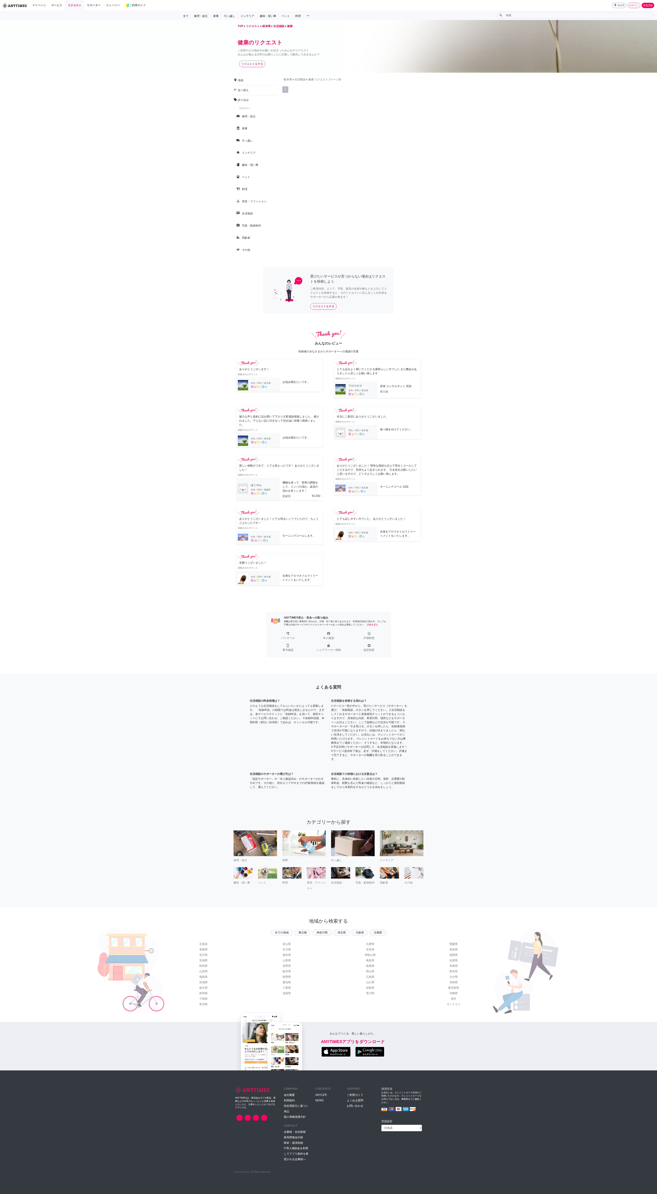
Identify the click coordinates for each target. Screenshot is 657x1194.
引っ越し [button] (229, 16)
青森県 (203, 949)
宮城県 (203, 960)
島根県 (370, 965)
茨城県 (203, 982)
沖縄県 (453, 993)
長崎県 (453, 965)
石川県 (287, 949)
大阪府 (360, 932)
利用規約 (289, 1100)
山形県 (203, 971)
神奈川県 (322, 932)
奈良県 (370, 949)
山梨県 (287, 960)
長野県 (287, 965)
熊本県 (453, 971)
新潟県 (203, 1004)
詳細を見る (372, 624)
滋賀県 (287, 993)
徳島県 (370, 987)
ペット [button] (286, 16)
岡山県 (370, 971)
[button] (619, 5)
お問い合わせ (355, 1105)
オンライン (453, 1004)
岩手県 (203, 954)
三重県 (287, 987)
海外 (453, 998)
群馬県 (203, 993)
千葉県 (203, 998)
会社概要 (289, 1094)
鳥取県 (370, 960)
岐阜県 (287, 971)
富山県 (287, 944)
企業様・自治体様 (295, 1131)
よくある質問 (355, 1100)
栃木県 (203, 987)
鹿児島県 (453, 987)
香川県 (370, 993)
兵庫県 (370, 944)
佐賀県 (453, 960)
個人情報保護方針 (295, 1116)
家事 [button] (216, 16)
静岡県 (287, 976)
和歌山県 (370, 954)
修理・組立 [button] (201, 16)
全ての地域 (282, 932)
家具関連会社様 (293, 1137)
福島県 (203, 976)
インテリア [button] (247, 16)
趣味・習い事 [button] (268, 16)
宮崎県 (453, 982)
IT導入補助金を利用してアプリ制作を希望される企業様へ (296, 1154)
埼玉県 (342, 932)
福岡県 (453, 954)
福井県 (287, 954)
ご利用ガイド (355, 1094)
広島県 (370, 976)
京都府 (378, 932)
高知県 (453, 949)
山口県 (370, 982)
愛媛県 (453, 944)
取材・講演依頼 (293, 1142)
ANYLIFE (321, 1094)
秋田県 (203, 965)
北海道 (203, 944)
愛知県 (287, 982)
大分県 (453, 976)
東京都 (303, 932)
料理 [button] (298, 16)
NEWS (319, 1100)
